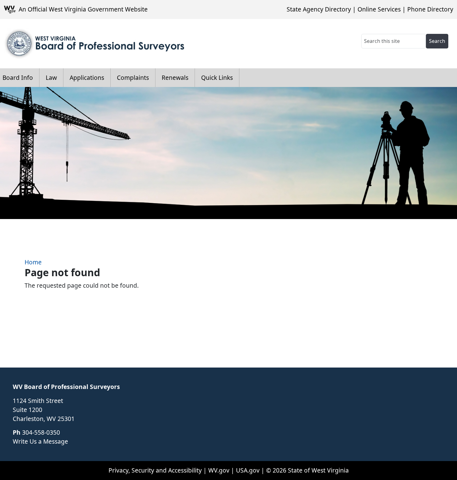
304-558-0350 (41, 432)
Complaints (133, 77)
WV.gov (218, 470)
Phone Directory (430, 9)
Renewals (175, 77)
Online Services (379, 9)
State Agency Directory (319, 9)
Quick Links (217, 77)
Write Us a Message (40, 441)
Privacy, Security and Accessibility (155, 470)
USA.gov (248, 470)
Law (51, 77)
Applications (87, 77)
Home (33, 262)
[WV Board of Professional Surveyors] (95, 43)
